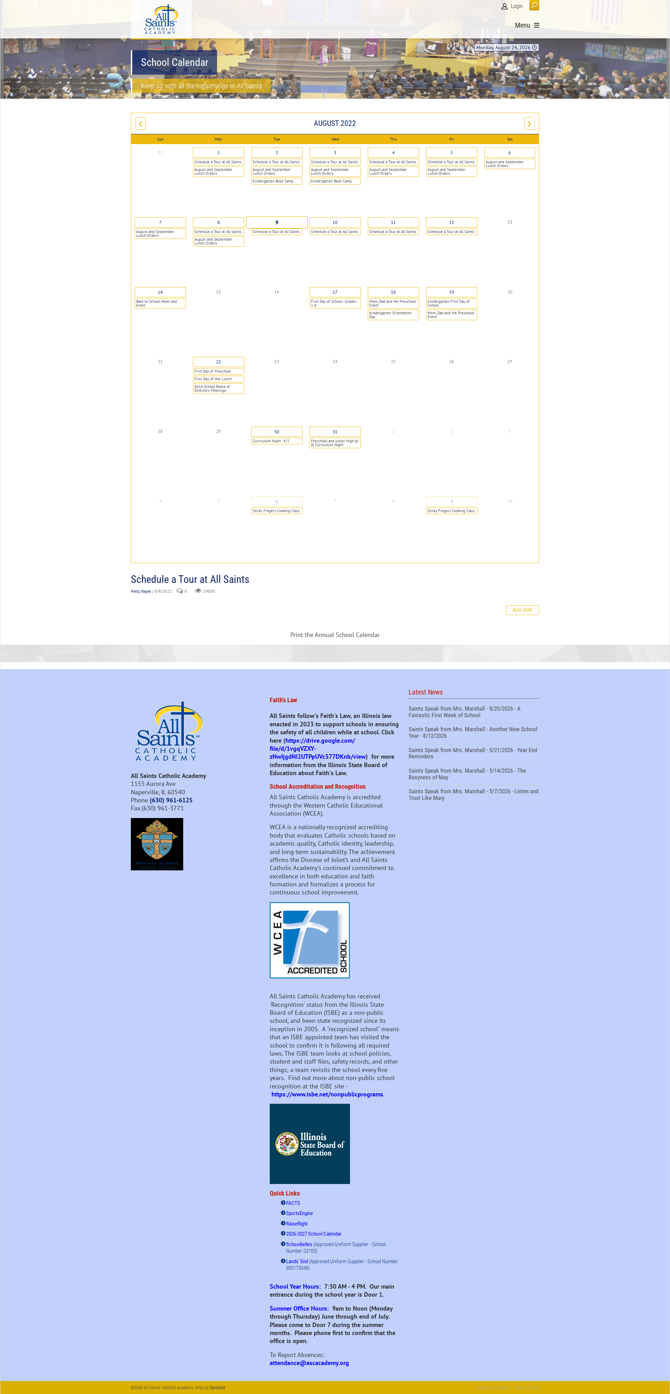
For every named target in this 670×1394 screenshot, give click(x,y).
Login (517, 6)
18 (393, 292)
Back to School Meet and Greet (156, 303)
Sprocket (217, 1387)
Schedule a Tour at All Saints (217, 161)
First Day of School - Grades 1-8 (334, 303)
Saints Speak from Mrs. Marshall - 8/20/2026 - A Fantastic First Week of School (474, 713)
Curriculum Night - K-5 (271, 441)
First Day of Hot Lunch (213, 378)
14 (160, 292)
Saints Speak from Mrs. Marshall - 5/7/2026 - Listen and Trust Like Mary (474, 795)
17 (335, 292)
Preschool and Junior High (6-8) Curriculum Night (335, 443)
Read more (523, 610)
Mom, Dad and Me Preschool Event (392, 303)
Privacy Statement (493, 1387)
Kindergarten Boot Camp (273, 181)
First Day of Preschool (212, 371)
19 (451, 292)
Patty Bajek (141, 591)
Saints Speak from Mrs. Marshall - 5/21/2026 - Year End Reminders (474, 754)
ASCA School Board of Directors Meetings (212, 388)
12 (451, 222)
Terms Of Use (527, 1387)
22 (218, 362)
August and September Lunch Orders (213, 171)
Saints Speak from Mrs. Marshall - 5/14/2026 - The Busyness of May (474, 775)
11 (393, 222)
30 (276, 432)
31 (335, 432)
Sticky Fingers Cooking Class (276, 510)
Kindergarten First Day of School (448, 303)
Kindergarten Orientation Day (390, 314)
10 (335, 222)
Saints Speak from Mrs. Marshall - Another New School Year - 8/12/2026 (474, 733)
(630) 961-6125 (171, 800)
